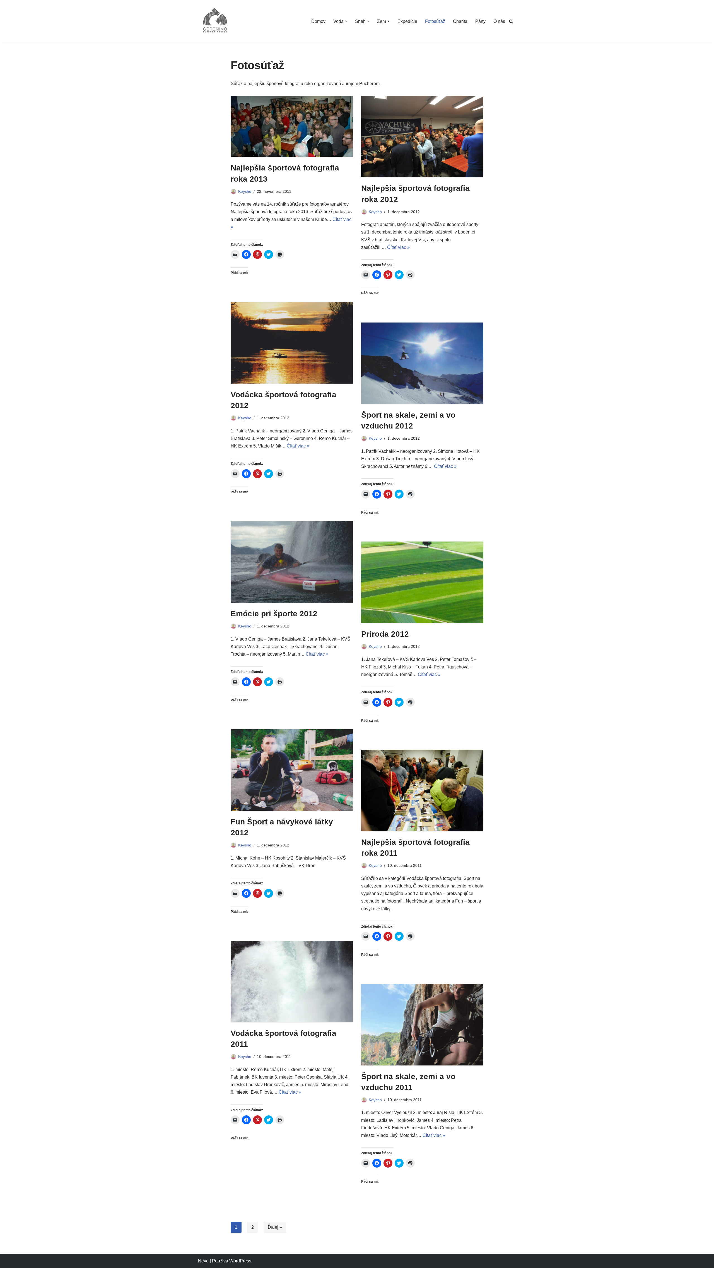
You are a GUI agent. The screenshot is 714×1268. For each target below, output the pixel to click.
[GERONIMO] (214, 21)
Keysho (244, 191)
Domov (318, 21)
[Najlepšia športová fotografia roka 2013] (292, 126)
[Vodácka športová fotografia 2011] (292, 981)
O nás (499, 21)
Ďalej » (275, 1227)
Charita (460, 21)
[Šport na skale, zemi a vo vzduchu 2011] (422, 1024)
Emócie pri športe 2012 (274, 613)
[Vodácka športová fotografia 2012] (292, 343)
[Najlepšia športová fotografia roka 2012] (422, 136)
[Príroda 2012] (422, 582)
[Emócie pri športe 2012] (292, 562)
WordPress (240, 1261)
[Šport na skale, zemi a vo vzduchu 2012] (422, 363)
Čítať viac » (398, 247)
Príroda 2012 (385, 634)
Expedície (407, 21)
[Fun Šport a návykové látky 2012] (292, 770)
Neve (203, 1261)
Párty (480, 21)
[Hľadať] (511, 21)
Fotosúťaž (435, 21)
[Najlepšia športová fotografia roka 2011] (422, 790)
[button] (346, 21)
